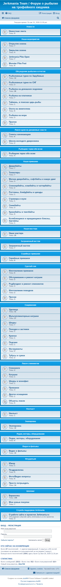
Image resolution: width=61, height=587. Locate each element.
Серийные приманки (30, 254)
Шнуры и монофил (18, 381)
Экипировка (30, 421)
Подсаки (13, 342)
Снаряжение (30, 305)
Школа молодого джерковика (24, 141)
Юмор (12, 463)
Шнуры (12, 322)
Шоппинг (30, 491)
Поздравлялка (16, 470)
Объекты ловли (17, 401)
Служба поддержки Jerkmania (30, 510)
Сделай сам (30, 266)
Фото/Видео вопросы (20, 476)
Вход (3, 525)
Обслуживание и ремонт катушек (25, 277)
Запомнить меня (35, 540)
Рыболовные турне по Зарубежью (26, 76)
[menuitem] (8, 13)
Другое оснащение (18, 394)
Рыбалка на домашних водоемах (25, 89)
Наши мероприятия (30, 39)
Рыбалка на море (18, 115)
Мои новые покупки (19, 502)
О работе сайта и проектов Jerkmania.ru (29, 515)
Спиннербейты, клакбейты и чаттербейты (30, 186)
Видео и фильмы (31, 446)
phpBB (25, 578)
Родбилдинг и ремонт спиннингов (26, 284)
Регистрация (14, 525)
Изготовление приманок (21, 271)
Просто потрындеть (19, 483)
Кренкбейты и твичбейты (22, 212)
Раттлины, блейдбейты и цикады (26, 192)
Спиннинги (14, 368)
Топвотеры (14, 172)
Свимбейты (15, 205)
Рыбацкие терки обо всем (30, 149)
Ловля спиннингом (30, 363)
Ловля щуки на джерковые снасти (30, 130)
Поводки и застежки (19, 329)
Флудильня (30, 459)
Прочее (12, 297)
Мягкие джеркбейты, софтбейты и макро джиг (32, 179)
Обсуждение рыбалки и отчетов (30, 71)
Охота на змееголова (19, 109)
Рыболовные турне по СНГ (22, 82)
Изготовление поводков (21, 290)
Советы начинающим (20, 134)
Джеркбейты (15, 166)
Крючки (13, 336)
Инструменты (16, 349)
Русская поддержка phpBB (31, 581)
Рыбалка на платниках (20, 95)
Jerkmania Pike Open (19, 57)
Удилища (13, 309)
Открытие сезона (17, 44)
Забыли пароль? (7, 540)
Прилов (13, 122)
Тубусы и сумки (17, 355)
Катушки (13, 374)
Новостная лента (17, 31)
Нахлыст (30, 409)
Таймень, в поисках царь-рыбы (25, 102)
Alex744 (21, 564)
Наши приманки (30, 161)
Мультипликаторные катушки (24, 316)
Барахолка (14, 495)
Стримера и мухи (17, 199)
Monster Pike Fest (17, 63)
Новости (30, 27)
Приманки (14, 388)
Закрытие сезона (17, 50)
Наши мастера (30, 229)
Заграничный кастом (30, 241)
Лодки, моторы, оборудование (31, 434)
